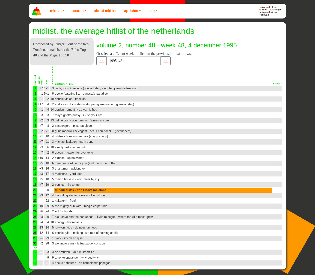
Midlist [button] (56, 11)
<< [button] (101, 61)
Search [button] (78, 11)
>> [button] (165, 61)
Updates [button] (131, 11)
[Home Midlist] (37, 11)
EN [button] (152, 11)
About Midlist (105, 11)
